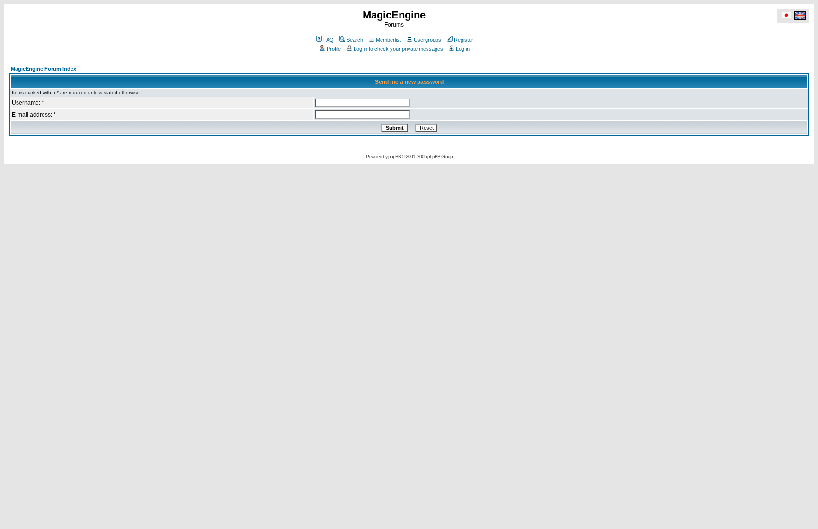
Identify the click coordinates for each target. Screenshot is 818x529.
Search (355, 40)
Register (463, 40)
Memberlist (388, 40)
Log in (463, 49)
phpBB (394, 156)
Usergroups (427, 40)
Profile (334, 49)
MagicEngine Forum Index (43, 69)
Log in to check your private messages (398, 49)
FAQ (328, 40)
